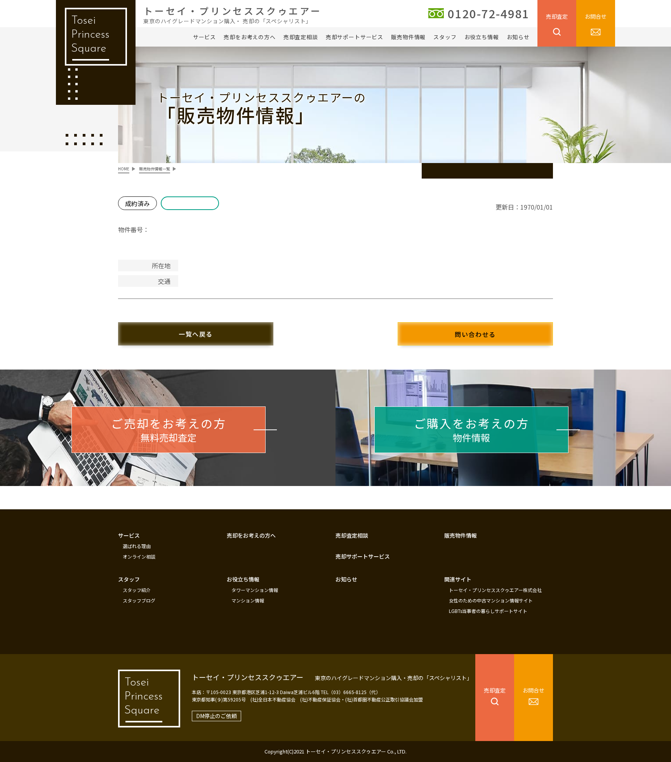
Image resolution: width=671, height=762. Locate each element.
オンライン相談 (139, 556)
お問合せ (596, 16)
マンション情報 (247, 600)
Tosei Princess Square (90, 35)
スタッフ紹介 (137, 590)
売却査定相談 (300, 37)
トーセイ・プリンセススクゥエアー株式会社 (495, 590)
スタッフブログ (139, 600)
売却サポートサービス (354, 37)
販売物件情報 (408, 37)
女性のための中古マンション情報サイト (491, 600)
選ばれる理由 (137, 546)
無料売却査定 (168, 429)
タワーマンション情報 (254, 590)
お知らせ (518, 37)
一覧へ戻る (196, 333)
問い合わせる (475, 334)
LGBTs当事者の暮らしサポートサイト (488, 611)
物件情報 (471, 429)
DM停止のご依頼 (216, 716)
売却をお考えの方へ (250, 37)
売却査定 (557, 16)
